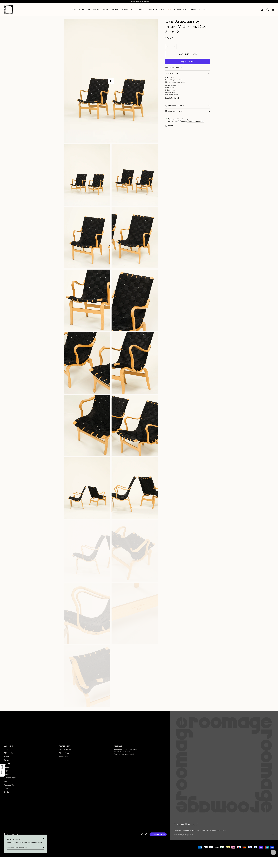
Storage (7, 767)
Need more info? (175, 111)
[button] (96, 9)
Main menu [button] (9, 746)
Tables (6, 760)
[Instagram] (146, 834)
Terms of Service (65, 749)
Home (6, 749)
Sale (5, 781)
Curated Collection (10, 778)
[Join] (42, 847)
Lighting (7, 763)
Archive (6, 788)
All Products (8, 753)
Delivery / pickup (176, 105)
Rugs (6, 771)
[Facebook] (142, 834)
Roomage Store (9, 785)
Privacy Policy (64, 753)
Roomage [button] (118, 746)
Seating (6, 756)
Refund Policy (64, 756)
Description (173, 73)
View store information (195, 121)
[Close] (44, 838)
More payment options (173, 67)
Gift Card (7, 792)
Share (170, 125)
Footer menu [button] (65, 746)
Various (6, 774)
